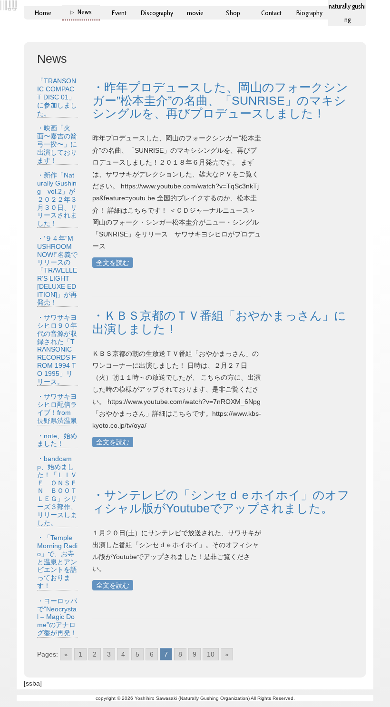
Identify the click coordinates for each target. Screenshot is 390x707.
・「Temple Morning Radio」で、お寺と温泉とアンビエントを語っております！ (57, 561)
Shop (233, 13)
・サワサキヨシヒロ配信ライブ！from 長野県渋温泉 (57, 408)
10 (210, 654)
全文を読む (112, 262)
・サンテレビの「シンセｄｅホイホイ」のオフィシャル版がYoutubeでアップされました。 (221, 501)
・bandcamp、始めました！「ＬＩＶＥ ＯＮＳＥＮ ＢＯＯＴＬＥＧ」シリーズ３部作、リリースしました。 (57, 490)
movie (195, 13)
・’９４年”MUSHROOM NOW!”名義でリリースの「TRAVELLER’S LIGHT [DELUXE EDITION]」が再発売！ (57, 270)
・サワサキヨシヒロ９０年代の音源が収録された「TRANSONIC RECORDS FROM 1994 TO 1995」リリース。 (57, 349)
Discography (157, 13)
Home (43, 13)
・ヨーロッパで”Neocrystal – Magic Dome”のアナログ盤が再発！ (57, 617)
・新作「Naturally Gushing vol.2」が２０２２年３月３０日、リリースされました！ (57, 199)
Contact (271, 13)
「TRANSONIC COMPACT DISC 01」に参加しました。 (57, 97)
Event (119, 13)
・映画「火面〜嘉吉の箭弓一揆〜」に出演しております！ (57, 144)
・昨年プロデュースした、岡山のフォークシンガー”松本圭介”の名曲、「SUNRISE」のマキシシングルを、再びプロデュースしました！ (220, 100)
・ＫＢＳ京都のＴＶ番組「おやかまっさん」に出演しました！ (219, 322)
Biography (309, 13)
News (85, 12)
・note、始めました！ (57, 440)
